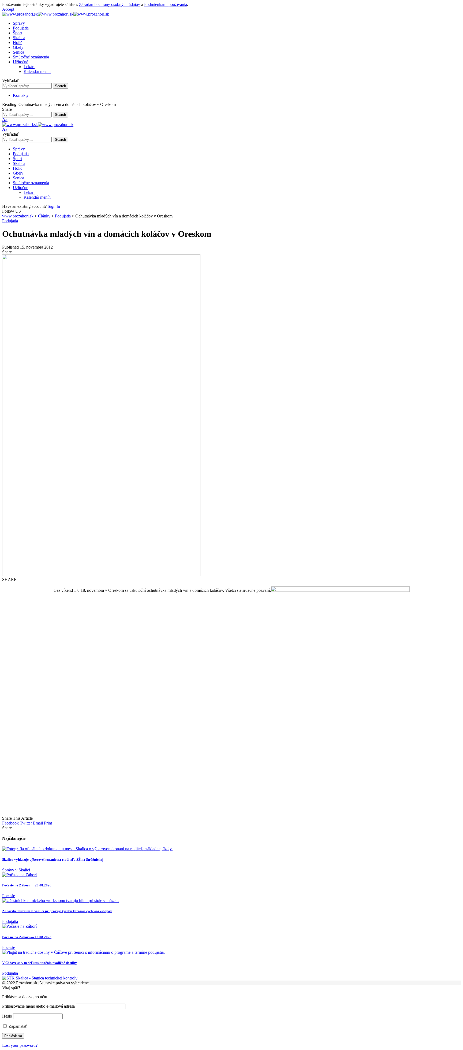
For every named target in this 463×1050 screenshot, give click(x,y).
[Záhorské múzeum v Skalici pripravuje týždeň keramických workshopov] (60, 900)
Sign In (54, 206)
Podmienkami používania (165, 4)
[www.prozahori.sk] (55, 14)
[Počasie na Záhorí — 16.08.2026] (19, 926)
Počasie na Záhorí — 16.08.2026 (26, 937)
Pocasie (8, 895)
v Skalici (22, 870)
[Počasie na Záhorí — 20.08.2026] (19, 874)
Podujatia (10, 221)
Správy (8, 870)
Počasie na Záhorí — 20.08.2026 (26, 885)
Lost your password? (20, 1045)
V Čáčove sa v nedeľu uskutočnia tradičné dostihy (39, 963)
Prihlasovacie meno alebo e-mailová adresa (38, 1006)
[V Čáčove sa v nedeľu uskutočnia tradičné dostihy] (83, 952)
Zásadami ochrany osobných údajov (109, 4)
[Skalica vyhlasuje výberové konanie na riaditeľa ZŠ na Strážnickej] (87, 848)
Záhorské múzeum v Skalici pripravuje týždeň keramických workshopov (57, 911)
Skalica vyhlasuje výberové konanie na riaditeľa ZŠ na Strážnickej (52, 859)
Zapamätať (17, 1026)
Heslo (7, 1016)
